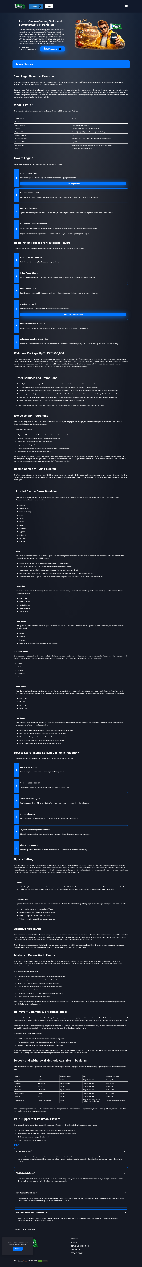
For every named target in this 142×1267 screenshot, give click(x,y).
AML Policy (75, 1249)
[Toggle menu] (126, 6)
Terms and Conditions (80, 1246)
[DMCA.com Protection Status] (43, 1261)
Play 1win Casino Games (73, 315)
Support (74, 1242)
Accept (17, 1249)
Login (49, 6)
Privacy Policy (77, 1253)
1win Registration (73, 184)
